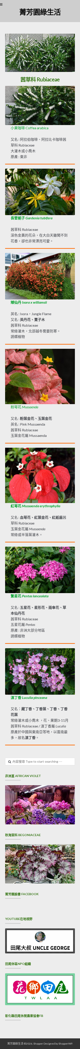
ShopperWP (65, 1043)
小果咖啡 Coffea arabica (29, 128)
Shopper (38, 1043)
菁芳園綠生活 (40, 12)
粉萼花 (24, 407)
